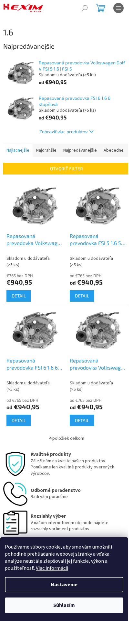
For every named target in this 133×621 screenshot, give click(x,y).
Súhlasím (64, 605)
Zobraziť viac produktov (63, 131)
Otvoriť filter (66, 168)
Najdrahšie (46, 150)
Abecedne (114, 150)
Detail (19, 295)
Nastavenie (64, 584)
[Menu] (118, 8)
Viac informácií (52, 568)
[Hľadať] (84, 8)
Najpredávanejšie (80, 150)
